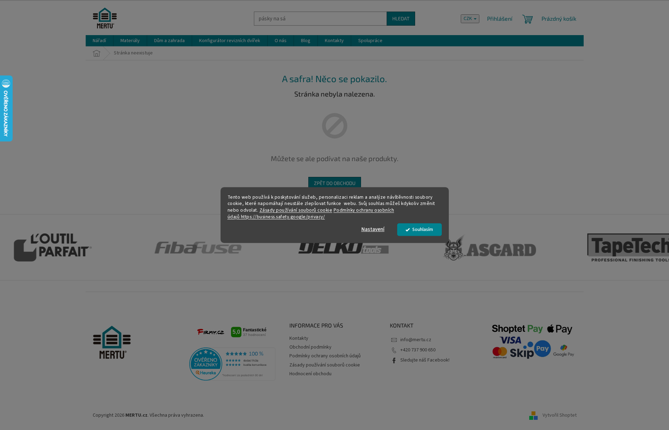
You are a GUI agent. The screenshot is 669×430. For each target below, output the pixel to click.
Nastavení (373, 229)
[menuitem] (99, 40)
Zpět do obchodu (334, 183)
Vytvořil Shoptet (560, 415)
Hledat (400, 18)
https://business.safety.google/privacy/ (283, 216)
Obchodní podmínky (310, 347)
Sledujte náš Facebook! (425, 360)
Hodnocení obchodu (310, 373)
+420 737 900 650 (417, 349)
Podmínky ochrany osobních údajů (325, 355)
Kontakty (298, 338)
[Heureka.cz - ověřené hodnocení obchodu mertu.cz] (232, 364)
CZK (468, 18)
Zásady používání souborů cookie (296, 210)
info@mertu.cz (415, 339)
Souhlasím (422, 229)
